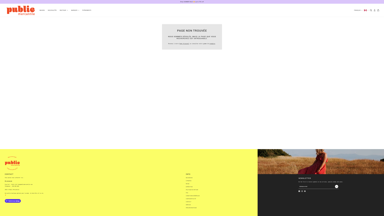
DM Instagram (8, 181)
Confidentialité (191, 198)
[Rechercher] (371, 10)
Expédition (189, 186)
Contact (188, 201)
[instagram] (302, 191)
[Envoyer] (336, 186)
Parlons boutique (191, 207)
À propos (188, 180)
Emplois (188, 204)
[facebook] (299, 191)
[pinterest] (305, 191)
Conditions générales (193, 195)
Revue (187, 183)
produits (212, 43)
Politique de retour (192, 189)
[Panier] (378, 10)
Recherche (189, 177)
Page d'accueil (184, 43)
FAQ (187, 192)
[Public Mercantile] (20, 10)
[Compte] (375, 10)
